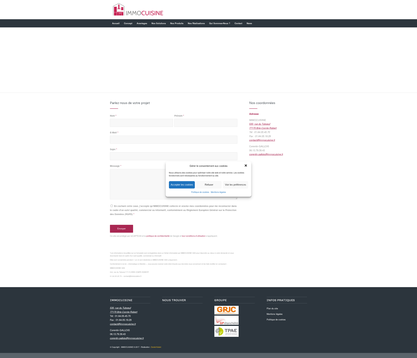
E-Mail (114, 132)
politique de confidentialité (158, 235)
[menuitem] (116, 23)
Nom (113, 115)
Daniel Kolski (156, 347)
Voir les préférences (235, 184)
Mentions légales (218, 192)
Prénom (179, 115)
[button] (246, 166)
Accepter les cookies (182, 184)
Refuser (209, 184)
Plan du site (272, 308)
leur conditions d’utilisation (194, 235)
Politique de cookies (200, 192)
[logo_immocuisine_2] (138, 9)
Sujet (113, 149)
